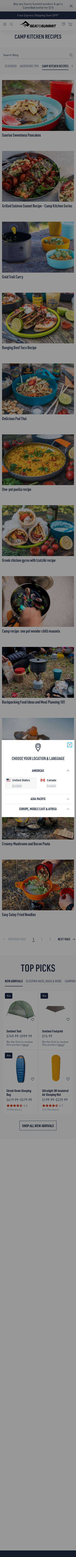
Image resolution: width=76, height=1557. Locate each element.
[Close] (69, 744)
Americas (38, 770)
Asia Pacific (38, 799)
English (17, 785)
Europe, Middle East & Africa (38, 809)
